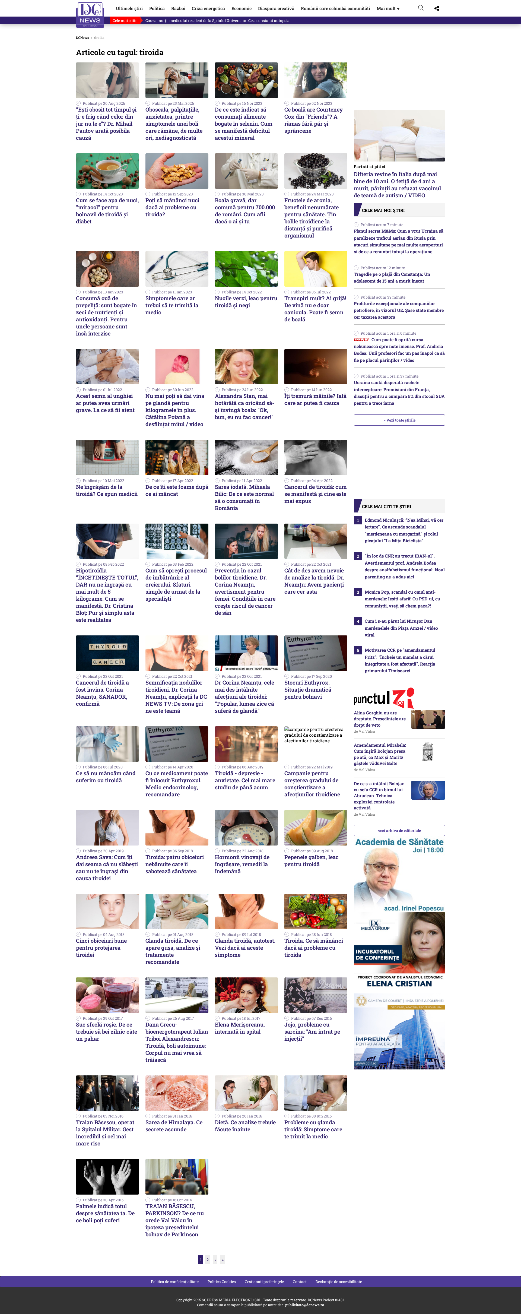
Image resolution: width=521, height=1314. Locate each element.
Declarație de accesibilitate (339, 1281)
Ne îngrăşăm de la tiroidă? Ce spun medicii (107, 490)
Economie (241, 8)
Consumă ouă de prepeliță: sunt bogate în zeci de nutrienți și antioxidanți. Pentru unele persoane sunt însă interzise (106, 316)
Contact (300, 1281)
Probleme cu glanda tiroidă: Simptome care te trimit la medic (313, 1129)
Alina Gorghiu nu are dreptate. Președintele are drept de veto (380, 719)
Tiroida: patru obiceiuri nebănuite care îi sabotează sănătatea (174, 864)
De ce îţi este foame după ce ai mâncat (176, 490)
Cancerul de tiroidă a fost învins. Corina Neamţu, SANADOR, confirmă (102, 693)
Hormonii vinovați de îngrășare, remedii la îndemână (242, 864)
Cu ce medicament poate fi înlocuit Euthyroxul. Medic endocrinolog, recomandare (176, 784)
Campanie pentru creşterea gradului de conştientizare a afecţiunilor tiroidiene (312, 784)
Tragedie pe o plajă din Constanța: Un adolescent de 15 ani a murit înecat (392, 277)
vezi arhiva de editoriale (399, 830)
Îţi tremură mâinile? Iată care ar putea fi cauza (315, 399)
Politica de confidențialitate (175, 1281)
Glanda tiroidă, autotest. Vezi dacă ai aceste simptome (245, 947)
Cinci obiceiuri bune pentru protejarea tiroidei (101, 947)
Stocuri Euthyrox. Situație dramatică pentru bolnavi (307, 689)
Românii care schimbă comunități (335, 8)
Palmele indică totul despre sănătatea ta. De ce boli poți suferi (105, 1213)
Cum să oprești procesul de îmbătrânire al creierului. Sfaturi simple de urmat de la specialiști (176, 584)
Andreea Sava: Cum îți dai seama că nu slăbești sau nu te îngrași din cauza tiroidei (107, 867)
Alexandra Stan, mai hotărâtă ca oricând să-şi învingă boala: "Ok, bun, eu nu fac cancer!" (244, 406)
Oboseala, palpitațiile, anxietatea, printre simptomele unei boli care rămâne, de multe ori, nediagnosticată (173, 123)
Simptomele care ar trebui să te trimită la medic (171, 305)
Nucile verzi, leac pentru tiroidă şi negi (246, 302)
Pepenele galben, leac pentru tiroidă (311, 860)
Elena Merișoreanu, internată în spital (240, 1028)
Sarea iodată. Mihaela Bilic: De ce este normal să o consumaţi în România (244, 497)
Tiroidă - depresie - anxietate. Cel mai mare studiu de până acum (245, 780)
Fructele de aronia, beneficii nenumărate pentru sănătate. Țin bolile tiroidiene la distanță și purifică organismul (311, 218)
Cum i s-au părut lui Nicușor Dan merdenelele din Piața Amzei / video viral (401, 628)
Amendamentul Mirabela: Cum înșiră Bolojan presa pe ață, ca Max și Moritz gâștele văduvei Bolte (380, 754)
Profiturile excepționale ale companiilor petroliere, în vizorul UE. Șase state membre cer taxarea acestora (399, 310)
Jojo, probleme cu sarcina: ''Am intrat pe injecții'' (312, 1031)
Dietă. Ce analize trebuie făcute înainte (245, 1126)
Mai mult (389, 8)
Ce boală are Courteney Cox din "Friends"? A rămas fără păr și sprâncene (313, 120)
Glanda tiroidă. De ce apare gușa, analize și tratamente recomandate (172, 951)
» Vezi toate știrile (399, 420)
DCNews (90, 15)
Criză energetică (208, 8)
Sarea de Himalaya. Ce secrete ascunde (173, 1126)
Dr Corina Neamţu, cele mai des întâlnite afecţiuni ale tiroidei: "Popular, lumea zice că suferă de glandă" (244, 696)
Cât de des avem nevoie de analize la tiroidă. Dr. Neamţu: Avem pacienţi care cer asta (314, 581)
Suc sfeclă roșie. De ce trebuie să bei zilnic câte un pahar (106, 1031)
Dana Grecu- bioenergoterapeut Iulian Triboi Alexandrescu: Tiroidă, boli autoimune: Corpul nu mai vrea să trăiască (176, 1042)
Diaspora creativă (276, 8)
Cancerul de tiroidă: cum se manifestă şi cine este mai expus (315, 493)
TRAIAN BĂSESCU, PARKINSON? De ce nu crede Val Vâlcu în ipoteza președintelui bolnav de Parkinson (174, 1220)
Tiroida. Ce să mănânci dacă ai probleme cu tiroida (313, 947)
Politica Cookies (222, 1281)
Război (178, 8)
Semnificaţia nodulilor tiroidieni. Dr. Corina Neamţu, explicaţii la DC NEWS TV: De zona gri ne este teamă (176, 696)
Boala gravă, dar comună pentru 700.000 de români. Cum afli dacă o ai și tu (245, 211)
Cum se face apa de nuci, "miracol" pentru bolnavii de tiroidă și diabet (107, 211)
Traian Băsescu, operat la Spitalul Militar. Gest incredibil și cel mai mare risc (105, 1133)
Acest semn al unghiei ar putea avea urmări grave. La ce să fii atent (105, 402)
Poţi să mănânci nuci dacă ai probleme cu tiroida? (172, 207)
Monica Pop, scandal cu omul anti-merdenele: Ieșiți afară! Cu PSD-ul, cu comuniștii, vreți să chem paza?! (402, 599)
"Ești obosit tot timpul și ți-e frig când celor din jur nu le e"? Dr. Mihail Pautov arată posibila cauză (106, 123)
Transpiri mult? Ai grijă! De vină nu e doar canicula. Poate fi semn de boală (315, 309)
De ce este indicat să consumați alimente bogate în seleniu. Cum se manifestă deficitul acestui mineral (243, 123)
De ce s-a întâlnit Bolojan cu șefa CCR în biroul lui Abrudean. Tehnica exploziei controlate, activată (379, 796)
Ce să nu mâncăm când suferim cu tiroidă (106, 777)
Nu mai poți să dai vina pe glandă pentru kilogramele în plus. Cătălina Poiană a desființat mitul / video (174, 410)
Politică (157, 8)
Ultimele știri (129, 8)
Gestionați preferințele (264, 1281)
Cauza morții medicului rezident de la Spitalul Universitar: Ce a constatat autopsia (217, 20)
